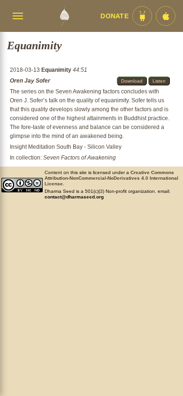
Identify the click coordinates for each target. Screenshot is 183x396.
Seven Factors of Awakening (79, 157)
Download (132, 81)
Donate (114, 16)
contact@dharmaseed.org (74, 196)
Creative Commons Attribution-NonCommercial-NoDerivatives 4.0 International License (111, 178)
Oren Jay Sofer (30, 80)
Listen (159, 81)
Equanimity (57, 70)
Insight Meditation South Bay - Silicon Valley (66, 147)
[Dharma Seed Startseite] (64, 16)
